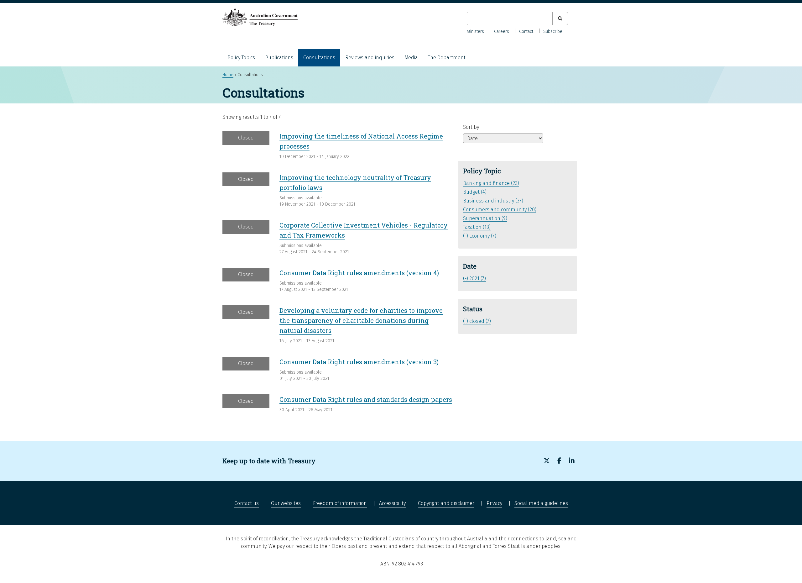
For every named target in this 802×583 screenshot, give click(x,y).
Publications (279, 57)
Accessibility (392, 503)
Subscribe (552, 31)
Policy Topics (241, 57)
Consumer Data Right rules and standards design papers (365, 399)
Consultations (319, 57)
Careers (501, 31)
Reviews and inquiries (369, 57)
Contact (526, 31)
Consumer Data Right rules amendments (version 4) (359, 273)
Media (411, 57)
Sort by (471, 127)
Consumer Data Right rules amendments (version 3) (359, 362)
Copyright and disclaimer (446, 503)
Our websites (286, 503)
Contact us (246, 503)
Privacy (494, 503)
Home (227, 74)
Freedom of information (340, 503)
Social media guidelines (541, 503)
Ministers (475, 31)
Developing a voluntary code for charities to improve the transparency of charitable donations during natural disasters (361, 320)
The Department (447, 57)
